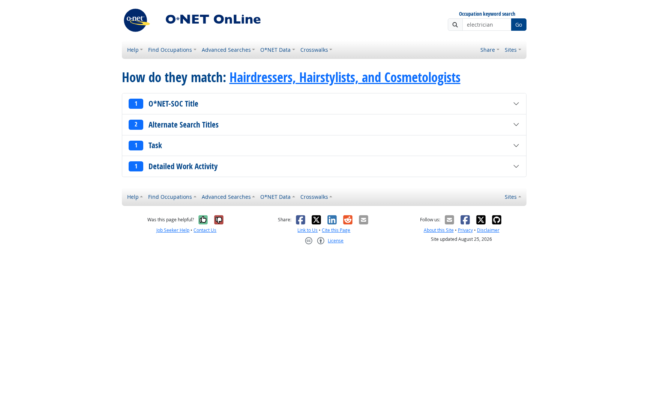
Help (133, 49)
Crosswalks (314, 49)
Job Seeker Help (172, 230)
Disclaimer (488, 230)
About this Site (439, 230)
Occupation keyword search (487, 14)
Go (518, 24)
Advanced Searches (226, 49)
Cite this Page (336, 230)
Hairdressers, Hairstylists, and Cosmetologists (345, 77)
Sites (511, 49)
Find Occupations (170, 49)
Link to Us (307, 230)
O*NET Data (275, 49)
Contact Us (205, 230)
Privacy (465, 230)
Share (487, 49)
